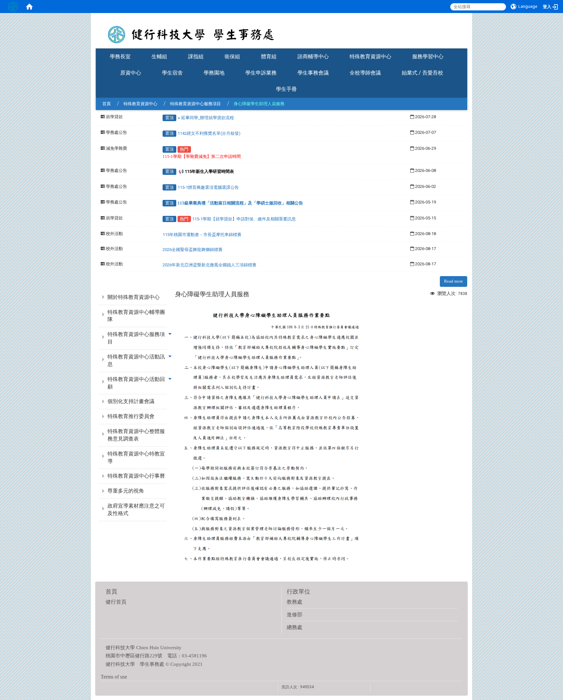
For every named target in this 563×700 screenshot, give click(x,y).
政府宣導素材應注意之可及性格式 (136, 509)
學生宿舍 (172, 73)
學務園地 (214, 73)
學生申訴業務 (261, 73)
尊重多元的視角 (126, 491)
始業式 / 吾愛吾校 (422, 73)
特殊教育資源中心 (370, 56)
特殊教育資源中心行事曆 (136, 476)
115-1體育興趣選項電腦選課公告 (208, 187)
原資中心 (130, 73)
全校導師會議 (365, 73)
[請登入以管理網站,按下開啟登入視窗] (13, 6)
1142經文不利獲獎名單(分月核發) (209, 133)
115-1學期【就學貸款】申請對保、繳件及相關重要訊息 (244, 219)
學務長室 (120, 56)
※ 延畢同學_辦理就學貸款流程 (206, 117)
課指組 (196, 56)
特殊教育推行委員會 (131, 416)
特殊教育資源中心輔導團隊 (136, 315)
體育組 (269, 56)
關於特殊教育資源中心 (134, 297)
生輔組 (159, 56)
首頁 (106, 103)
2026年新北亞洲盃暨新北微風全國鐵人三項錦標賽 (209, 264)
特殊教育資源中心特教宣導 (136, 457)
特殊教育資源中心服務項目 (195, 103)
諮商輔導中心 (313, 56)
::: (464, 46)
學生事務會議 (313, 73)
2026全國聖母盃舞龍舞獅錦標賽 (193, 249)
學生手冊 (286, 89)
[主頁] (281, 30)
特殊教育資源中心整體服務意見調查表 (136, 434)
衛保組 (232, 56)
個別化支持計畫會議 (131, 401)
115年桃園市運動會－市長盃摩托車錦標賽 (202, 234)
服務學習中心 (427, 56)
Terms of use (114, 676)
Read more (453, 281)
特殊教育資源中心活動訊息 (136, 360)
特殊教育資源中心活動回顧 (136, 382)
